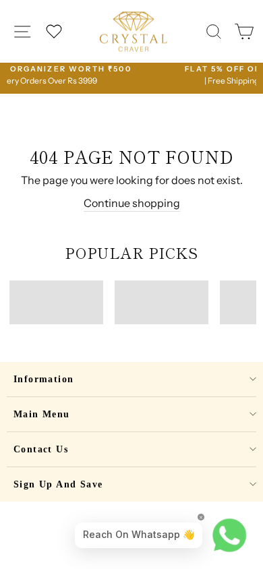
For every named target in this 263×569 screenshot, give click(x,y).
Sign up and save (58, 484)
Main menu (41, 414)
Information (43, 379)
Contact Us (40, 449)
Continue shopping (132, 203)
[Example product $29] (56, 302)
